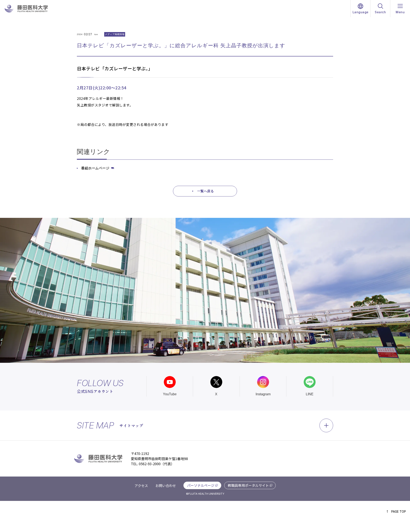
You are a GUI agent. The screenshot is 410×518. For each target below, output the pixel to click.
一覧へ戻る (205, 191)
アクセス (141, 485)
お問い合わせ (165, 485)
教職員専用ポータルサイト (248, 485)
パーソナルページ (200, 485)
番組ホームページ (95, 168)
